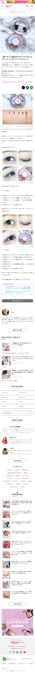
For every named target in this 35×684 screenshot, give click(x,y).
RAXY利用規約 (11, 646)
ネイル (21, 402)
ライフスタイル (13, 486)
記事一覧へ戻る (17, 330)
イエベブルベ (6, 481)
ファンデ (25, 484)
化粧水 (29, 481)
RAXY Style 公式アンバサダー (9, 82)
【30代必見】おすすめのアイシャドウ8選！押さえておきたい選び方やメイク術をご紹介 (18, 292)
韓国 (18, 475)
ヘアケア (4, 402)
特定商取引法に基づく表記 (16, 648)
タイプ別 (10, 380)
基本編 (25, 472)
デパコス (18, 484)
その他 (21, 406)
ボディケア (22, 397)
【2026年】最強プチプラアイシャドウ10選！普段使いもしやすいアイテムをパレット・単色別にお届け (17, 287)
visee (27, 353)
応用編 (15, 380)
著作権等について (22, 663)
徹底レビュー (10, 475)
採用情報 (31, 663)
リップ (16, 478)
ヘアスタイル (24, 478)
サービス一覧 (5, 670)
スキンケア (5, 393)
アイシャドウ (21, 82)
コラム (3, 406)
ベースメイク (22, 393)
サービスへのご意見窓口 (20, 646)
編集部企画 (24, 470)
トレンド (9, 478)
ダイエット (10, 484)
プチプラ (15, 481)
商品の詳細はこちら (17, 301)
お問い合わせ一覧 (13, 670)
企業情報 (4, 663)
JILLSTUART (28, 82)
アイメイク (9, 80)
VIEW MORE (17, 461)
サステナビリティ (21, 670)
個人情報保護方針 (12, 663)
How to (4, 366)
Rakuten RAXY (9, 7)
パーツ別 (23, 481)
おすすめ (17, 470)
